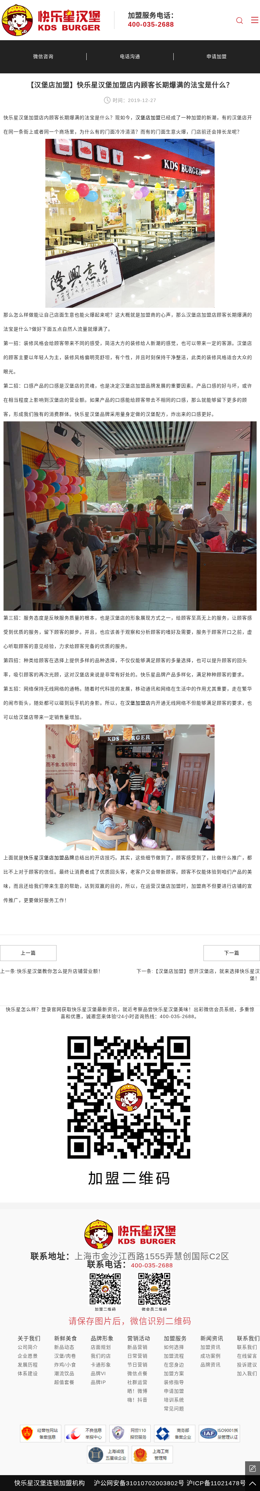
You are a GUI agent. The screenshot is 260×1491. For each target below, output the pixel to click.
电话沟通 (130, 56)
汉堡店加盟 (148, 117)
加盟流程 (174, 1356)
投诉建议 (247, 1364)
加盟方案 (174, 1373)
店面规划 (101, 1347)
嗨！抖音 (137, 1399)
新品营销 (137, 1347)
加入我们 (247, 1373)
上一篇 (28, 953)
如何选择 (174, 1347)
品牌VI (98, 1373)
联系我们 (247, 1347)
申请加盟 (217, 56)
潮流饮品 (64, 1373)
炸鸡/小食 (65, 1364)
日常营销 (137, 1356)
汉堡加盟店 (138, 703)
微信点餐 (137, 1373)
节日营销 (137, 1364)
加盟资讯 (210, 1347)
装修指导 (174, 1382)
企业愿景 (28, 1356)
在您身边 (174, 1364)
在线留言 (247, 1356)
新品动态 (64, 1347)
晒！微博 (137, 1391)
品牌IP (98, 1382)
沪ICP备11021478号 (216, 1483)
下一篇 (231, 953)
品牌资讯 (210, 1364)
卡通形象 (101, 1364)
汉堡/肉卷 (65, 1356)
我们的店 (101, 1356)
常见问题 (174, 1408)
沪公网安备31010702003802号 (139, 1483)
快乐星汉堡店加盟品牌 (49, 857)
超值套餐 (64, 1382)
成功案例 (210, 1356)
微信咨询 (43, 56)
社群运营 (137, 1382)
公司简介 (28, 1347)
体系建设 (28, 1373)
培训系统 (174, 1399)
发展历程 (28, 1364)
